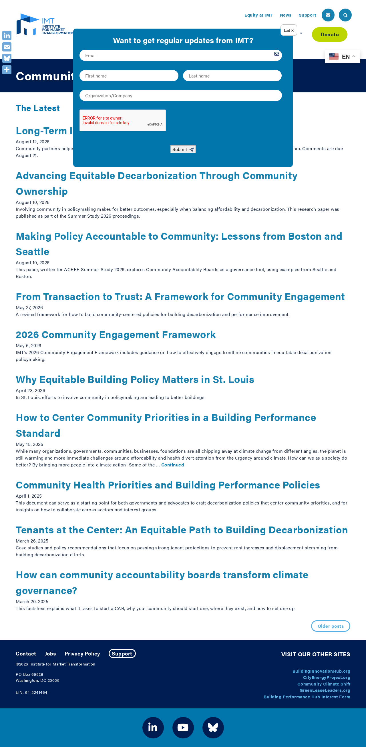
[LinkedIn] (7, 35)
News (286, 15)
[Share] (7, 70)
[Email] (7, 47)
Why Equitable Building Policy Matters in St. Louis (135, 379)
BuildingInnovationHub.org (322, 671)
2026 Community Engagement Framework (116, 334)
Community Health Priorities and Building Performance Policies (168, 484)
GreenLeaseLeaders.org (325, 690)
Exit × (289, 30)
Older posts (331, 626)
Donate (330, 34)
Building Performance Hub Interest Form (307, 697)
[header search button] (345, 15)
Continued (172, 464)
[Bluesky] (7, 58)
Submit (179, 149)
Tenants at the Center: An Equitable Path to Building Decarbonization (182, 529)
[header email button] (328, 15)
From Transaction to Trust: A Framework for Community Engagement (180, 296)
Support (307, 15)
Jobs (50, 653)
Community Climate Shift (324, 684)
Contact (26, 653)
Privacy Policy (82, 653)
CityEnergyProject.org (327, 677)
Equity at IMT (258, 15)
